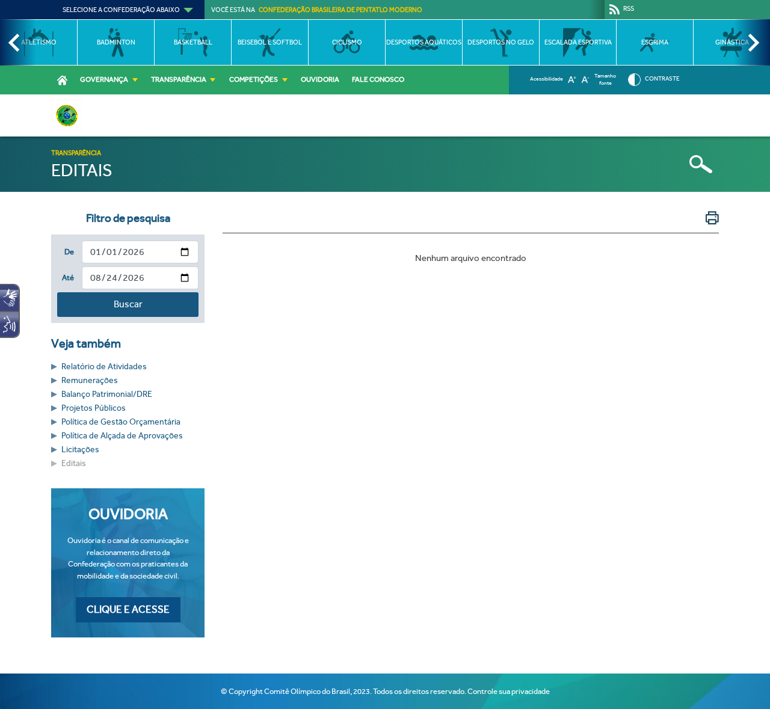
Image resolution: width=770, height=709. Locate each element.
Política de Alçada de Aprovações (122, 436)
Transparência (178, 79)
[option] (38, 42)
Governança (104, 79)
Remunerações (89, 380)
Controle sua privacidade (508, 691)
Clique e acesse (128, 609)
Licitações (80, 449)
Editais (73, 463)
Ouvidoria (320, 79)
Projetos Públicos (93, 408)
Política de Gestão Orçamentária (120, 422)
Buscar (128, 304)
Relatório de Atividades (104, 366)
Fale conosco (378, 79)
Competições (253, 79)
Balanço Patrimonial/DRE (106, 394)
